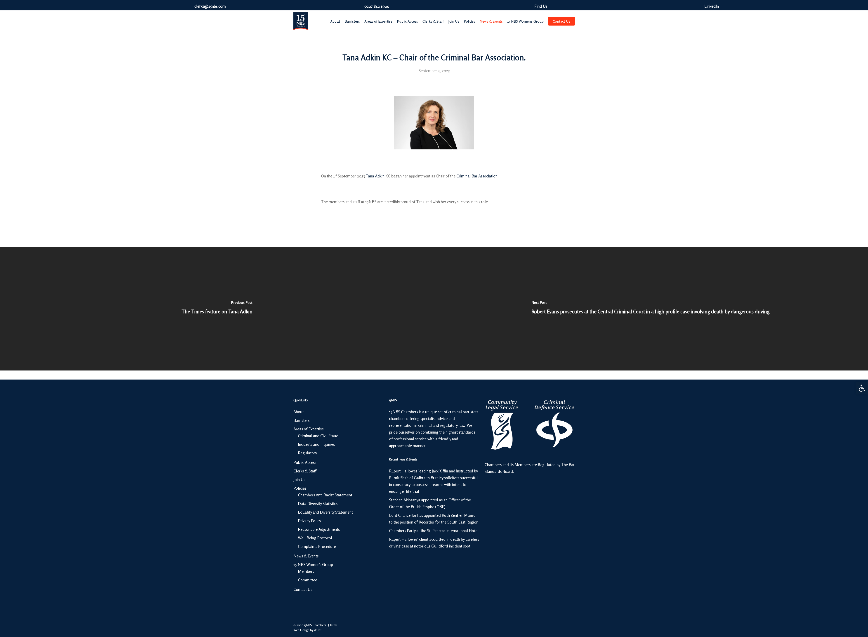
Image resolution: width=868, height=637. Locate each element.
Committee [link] (307, 579)
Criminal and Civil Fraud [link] (318, 435)
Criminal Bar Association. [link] (477, 175)
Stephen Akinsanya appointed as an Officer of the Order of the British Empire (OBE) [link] (430, 503)
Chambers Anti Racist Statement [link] (325, 494)
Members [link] (306, 571)
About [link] (298, 411)
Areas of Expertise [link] (308, 428)
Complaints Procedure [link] (317, 546)
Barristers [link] (301, 420)
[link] (862, 388)
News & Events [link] (305, 555)
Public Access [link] (304, 462)
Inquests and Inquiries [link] (316, 444)
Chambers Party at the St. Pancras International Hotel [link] (434, 530)
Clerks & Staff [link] (304, 470)
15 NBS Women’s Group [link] (313, 564)
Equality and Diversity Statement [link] (325, 512)
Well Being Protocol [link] (315, 537)
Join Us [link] (299, 479)
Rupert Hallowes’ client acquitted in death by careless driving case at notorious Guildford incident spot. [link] (434, 542)
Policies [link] (299, 488)
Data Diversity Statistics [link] (317, 503)
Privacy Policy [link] (309, 520)
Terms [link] (333, 625)
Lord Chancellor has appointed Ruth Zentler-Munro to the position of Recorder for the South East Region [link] (433, 518)
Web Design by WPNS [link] (307, 630)
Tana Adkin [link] (375, 175)
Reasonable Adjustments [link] (319, 529)
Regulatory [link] (307, 452)
